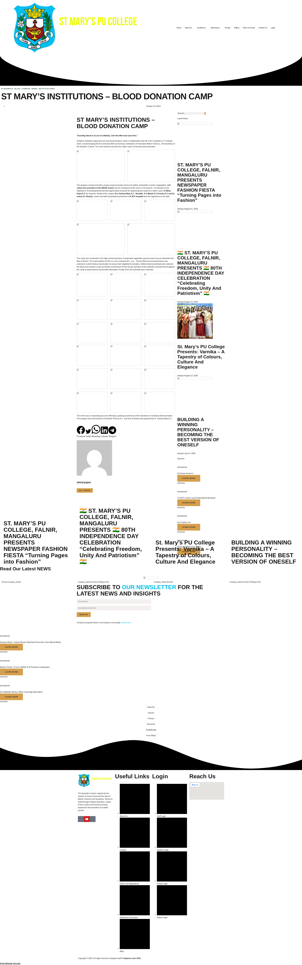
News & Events (249, 28)
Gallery (236, 28)
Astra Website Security (10, 964)
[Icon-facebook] (81, 819)
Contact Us (263, 28)
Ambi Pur (151, 707)
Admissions (215, 28)
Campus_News (29, 89)
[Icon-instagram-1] (93, 819)
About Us (188, 28)
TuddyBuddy (151, 730)
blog (17, 89)
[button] (81, 432)
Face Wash (151, 735)
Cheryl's (151, 718)
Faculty (227, 28)
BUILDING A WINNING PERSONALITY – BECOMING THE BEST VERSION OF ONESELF (198, 432)
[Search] (205, 113)
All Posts (84, 490)
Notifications (47, 89)
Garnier (151, 713)
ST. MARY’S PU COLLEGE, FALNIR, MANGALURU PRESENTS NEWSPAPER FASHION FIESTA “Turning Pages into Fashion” (199, 182)
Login (273, 28)
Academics (201, 28)
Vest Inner (151, 724)
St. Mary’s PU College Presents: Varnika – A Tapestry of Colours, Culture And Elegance (201, 356)
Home (179, 28)
